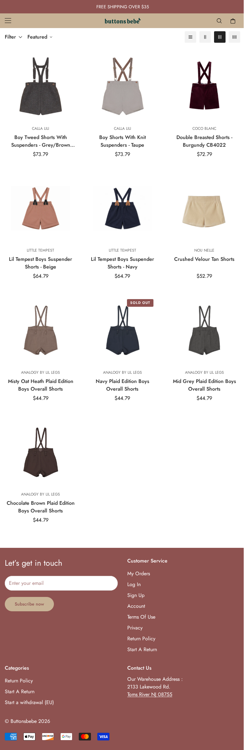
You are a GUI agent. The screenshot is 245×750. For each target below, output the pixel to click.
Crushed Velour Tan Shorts (204, 259)
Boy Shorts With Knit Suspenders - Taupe (122, 141)
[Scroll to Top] (232, 715)
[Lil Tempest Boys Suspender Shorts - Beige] (40, 208)
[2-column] (205, 37)
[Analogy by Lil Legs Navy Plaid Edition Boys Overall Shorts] (122, 330)
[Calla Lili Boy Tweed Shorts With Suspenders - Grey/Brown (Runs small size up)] (40, 86)
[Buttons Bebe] (122, 20)
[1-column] (190, 37)
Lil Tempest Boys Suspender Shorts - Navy (122, 262)
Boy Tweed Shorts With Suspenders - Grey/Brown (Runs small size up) (40, 141)
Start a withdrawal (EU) (29, 702)
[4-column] (234, 37)
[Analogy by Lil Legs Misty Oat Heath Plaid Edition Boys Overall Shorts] (40, 330)
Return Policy (141, 638)
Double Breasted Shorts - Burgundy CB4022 (204, 141)
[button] (233, 20)
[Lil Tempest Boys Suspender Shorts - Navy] (122, 208)
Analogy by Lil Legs (40, 372)
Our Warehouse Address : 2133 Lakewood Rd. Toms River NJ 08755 (155, 686)
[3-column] (220, 37)
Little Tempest (40, 250)
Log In (134, 584)
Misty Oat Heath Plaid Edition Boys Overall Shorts (40, 385)
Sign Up (136, 595)
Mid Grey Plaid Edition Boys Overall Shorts (204, 385)
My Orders (138, 573)
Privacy (135, 627)
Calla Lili (40, 128)
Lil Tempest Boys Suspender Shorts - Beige (40, 262)
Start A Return (142, 649)
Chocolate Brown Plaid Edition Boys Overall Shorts (41, 506)
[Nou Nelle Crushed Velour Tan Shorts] (204, 208)
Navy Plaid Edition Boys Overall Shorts (122, 385)
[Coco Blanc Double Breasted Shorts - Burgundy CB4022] (204, 86)
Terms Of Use (141, 617)
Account (136, 606)
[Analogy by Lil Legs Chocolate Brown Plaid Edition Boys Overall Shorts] (40, 452)
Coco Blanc (204, 128)
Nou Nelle (204, 250)
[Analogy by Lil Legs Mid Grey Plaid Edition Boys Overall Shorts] (204, 330)
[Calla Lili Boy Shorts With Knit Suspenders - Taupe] (122, 86)
